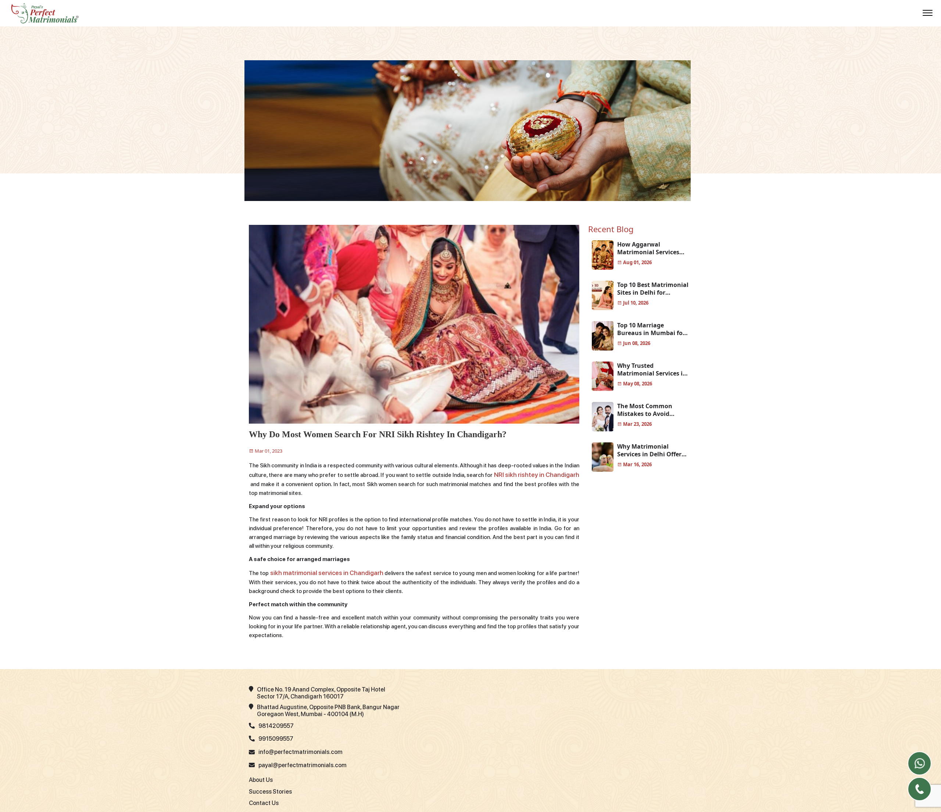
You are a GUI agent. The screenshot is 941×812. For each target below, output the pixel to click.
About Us (261, 777)
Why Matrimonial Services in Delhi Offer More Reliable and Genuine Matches (649, 450)
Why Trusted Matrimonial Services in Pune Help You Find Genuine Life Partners (652, 369)
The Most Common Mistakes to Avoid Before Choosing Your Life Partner (648, 410)
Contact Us (264, 800)
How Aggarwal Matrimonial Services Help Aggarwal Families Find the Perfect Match (651, 248)
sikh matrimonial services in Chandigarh (319, 571)
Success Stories (270, 789)
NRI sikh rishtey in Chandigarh (532, 474)
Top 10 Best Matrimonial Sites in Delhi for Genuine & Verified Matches (652, 289)
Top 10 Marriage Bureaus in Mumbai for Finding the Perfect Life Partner (651, 329)
